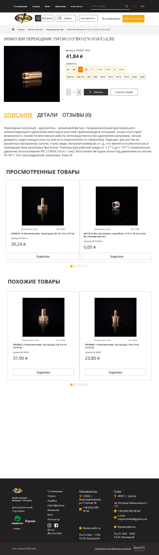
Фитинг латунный (35, 29)
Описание (18, 114)
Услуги (36, 6)
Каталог (47, 18)
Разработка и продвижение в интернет (113, 548)
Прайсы (68, 18)
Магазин (21, 29)
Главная (13, 29)
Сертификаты (87, 18)
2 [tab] (75, 384)
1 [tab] (71, 384)
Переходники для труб (54, 29)
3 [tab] (79, 384)
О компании (20, 6)
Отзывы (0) (76, 114)
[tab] (20, 114)
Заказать (98, 92)
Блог (47, 6)
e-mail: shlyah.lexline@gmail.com (132, 517)
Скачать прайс (124, 92)
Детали (47, 114)
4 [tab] (82, 384)
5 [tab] (86, 384)
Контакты (76, 6)
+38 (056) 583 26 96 (90, 509)
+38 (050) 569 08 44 (112, 19)
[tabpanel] (43, 335)
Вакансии (60, 6)
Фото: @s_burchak (55, 531)
